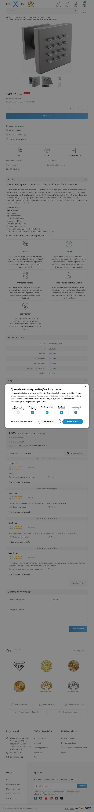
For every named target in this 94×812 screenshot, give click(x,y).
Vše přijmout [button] (73, 422)
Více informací (52, 402)
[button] (22, 421)
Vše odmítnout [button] (49, 422)
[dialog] (47, 406)
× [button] (85, 386)
